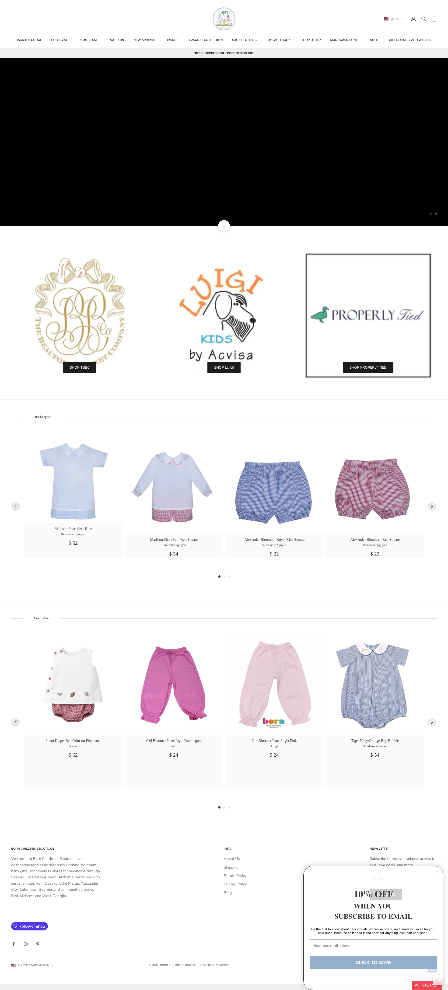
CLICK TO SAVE (373, 962)
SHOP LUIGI (224, 367)
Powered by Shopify (215, 965)
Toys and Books (279, 40)
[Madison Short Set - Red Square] (173, 484)
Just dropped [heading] (42, 417)
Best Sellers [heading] (41, 618)
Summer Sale (89, 40)
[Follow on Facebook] (13, 944)
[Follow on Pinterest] (37, 944)
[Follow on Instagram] (25, 944)
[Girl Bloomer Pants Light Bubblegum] (173, 685)
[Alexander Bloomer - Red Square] (375, 484)
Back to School (29, 40)
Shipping (231, 867)
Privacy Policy (235, 884)
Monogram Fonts (344, 40)
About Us (232, 858)
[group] (73, 497)
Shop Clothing (244, 40)
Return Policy (235, 875)
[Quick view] (116, 441)
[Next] (431, 506)
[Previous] (15, 506)
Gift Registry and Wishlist (411, 40)
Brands (172, 40)
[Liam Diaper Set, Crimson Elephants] (73, 685)
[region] (224, 142)
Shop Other (311, 40)
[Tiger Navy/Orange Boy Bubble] (375, 685)
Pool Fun (116, 40)
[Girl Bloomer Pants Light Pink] (274, 685)
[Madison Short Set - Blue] (73, 479)
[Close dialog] (437, 872)
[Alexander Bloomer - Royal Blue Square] (274, 484)
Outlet (374, 40)
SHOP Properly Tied (368, 367)
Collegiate (60, 40)
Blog (228, 892)
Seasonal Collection (205, 40)
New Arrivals (144, 40)
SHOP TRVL (224, 205)
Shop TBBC (80, 367)
